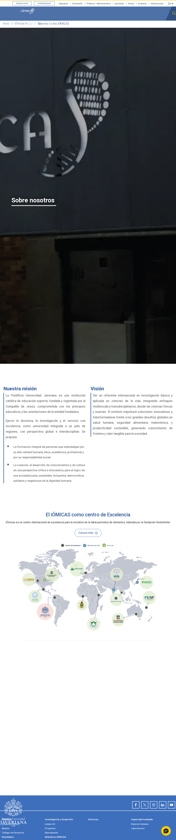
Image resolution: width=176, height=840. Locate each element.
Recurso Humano (139, 824)
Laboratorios (138, 828)
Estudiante (77, 3)
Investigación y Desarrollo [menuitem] (57, 23)
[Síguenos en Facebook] (135, 804)
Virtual (131, 3)
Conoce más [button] (85, 532)
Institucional (22, 3)
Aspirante (63, 3)
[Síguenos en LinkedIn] (162, 804)
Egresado (119, 3)
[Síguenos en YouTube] (171, 804)
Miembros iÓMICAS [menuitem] (152, 23)
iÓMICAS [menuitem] (32, 23)
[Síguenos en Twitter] (144, 804)
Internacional (157, 3)
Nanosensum (51, 832)
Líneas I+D (50, 824)
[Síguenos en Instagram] (153, 804)
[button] (166, 831)
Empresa (142, 3)
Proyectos (50, 828)
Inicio (6, 23)
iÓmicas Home (23, 23)
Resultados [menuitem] (129, 23)
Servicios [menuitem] (84, 23)
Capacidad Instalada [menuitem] (106, 23)
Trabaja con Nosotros (13, 832)
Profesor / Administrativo (99, 3)
